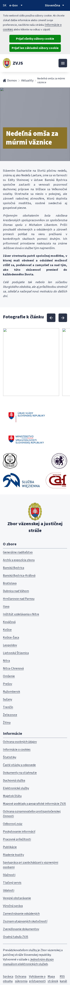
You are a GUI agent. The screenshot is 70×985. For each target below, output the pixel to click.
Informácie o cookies (17, 749)
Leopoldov (10, 645)
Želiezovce (10, 715)
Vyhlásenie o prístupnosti (37, 978)
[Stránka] (7, 63)
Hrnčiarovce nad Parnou (18, 599)
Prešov (7, 684)
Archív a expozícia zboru (19, 560)
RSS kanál (63, 978)
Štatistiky (9, 757)
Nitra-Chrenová (13, 668)
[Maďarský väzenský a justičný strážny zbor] (59, 461)
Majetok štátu (12, 796)
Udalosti (8, 890)
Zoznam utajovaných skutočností (25, 921)
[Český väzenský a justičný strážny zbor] (10, 461)
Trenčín (8, 707)
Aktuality (27, 80)
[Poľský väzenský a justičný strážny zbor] (21, 480)
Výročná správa (13, 906)
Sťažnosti (9, 875)
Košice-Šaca (11, 637)
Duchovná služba (14, 780)
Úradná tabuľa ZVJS (15, 937)
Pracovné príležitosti (17, 839)
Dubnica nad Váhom (16, 591)
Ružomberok (11, 692)
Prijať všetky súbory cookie (35, 39)
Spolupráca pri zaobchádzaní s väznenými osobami (30, 864)
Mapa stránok (53, 978)
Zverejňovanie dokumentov (21, 929)
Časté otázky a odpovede (19, 765)
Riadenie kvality (13, 855)
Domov (12, 80)
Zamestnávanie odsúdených (21, 913)
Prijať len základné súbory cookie (35, 48)
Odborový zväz (12, 824)
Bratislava (10, 583)
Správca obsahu (8, 978)
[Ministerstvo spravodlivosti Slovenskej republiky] (26, 439)
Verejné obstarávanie (17, 898)
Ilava (6, 606)
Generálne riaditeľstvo (18, 552)
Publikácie (10, 847)
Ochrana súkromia (21, 978)
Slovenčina (52, 5)
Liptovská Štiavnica (16, 653)
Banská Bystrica (13, 568)
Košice (7, 630)
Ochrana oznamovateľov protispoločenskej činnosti (31, 813)
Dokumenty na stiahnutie (20, 773)
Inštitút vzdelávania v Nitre (21, 614)
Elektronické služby (16, 788)
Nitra (6, 661)
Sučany (7, 699)
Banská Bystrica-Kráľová (19, 575)
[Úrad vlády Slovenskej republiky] (27, 416)
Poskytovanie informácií (19, 831)
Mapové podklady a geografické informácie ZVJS (34, 804)
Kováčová (9, 622)
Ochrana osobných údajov (20, 742)
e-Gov (13, 5)
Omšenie (9, 676)
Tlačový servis (12, 883)
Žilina (6, 722)
